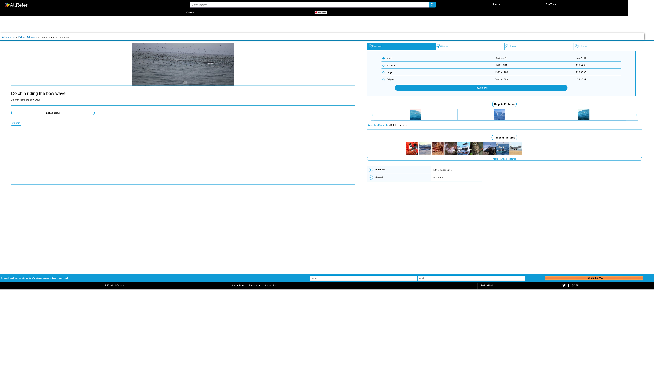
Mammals (383, 125)
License (444, 46)
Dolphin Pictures (504, 104)
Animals (372, 125)
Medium (391, 65)
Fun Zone (551, 4)
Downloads (481, 88)
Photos (497, 4)
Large (389, 72)
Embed (513, 46)
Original (390, 79)
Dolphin (16, 123)
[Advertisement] (128, 25)
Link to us (582, 46)
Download (377, 46)
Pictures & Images (27, 37)
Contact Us (270, 285)
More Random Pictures (504, 158)
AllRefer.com (8, 37)
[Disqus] (183, 227)
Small (389, 58)
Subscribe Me (594, 278)
